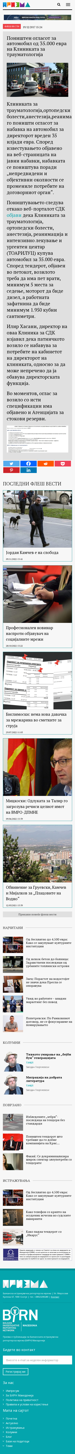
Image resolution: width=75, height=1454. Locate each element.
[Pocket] (63, 463)
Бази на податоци (17, 1441)
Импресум (12, 1391)
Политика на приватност (22, 1400)
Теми (9, 1446)
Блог (9, 1436)
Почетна (11, 1418)
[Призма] (18, 2)
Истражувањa (15, 1427)
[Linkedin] (28, 470)
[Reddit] (46, 463)
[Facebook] (28, 463)
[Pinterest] (11, 470)
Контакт (55, 1296)
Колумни (11, 1432)
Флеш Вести (11, 26)
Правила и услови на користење (27, 1404)
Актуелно (12, 1423)
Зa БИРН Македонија (19, 1395)
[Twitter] (11, 463)
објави (14, 215)
